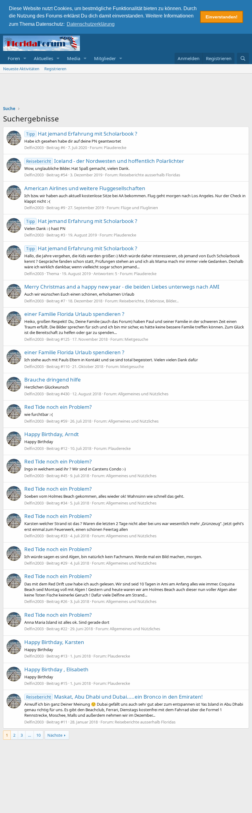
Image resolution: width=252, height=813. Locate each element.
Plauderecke (115, 147)
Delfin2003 (34, 147)
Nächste (54, 735)
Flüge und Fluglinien (139, 207)
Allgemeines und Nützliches (143, 394)
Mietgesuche (136, 339)
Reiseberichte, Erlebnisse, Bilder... (149, 301)
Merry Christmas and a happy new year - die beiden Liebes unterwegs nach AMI (121, 286)
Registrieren (55, 68)
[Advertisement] (126, 90)
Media (73, 58)
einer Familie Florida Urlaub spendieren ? (74, 313)
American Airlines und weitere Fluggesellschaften (84, 188)
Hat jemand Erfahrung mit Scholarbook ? (81, 133)
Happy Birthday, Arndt (51, 434)
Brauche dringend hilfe (52, 379)
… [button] (29, 735)
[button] (25, 58)
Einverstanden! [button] (222, 16)
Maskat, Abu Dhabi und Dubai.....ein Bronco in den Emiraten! (114, 696)
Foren (14, 58)
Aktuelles (43, 58)
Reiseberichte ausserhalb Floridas (149, 175)
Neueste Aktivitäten (21, 68)
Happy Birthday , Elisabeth (56, 669)
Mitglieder (105, 58)
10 (38, 735)
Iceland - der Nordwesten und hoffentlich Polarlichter (105, 160)
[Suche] (243, 58)
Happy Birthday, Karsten (54, 642)
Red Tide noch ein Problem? (58, 406)
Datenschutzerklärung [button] (91, 24)
